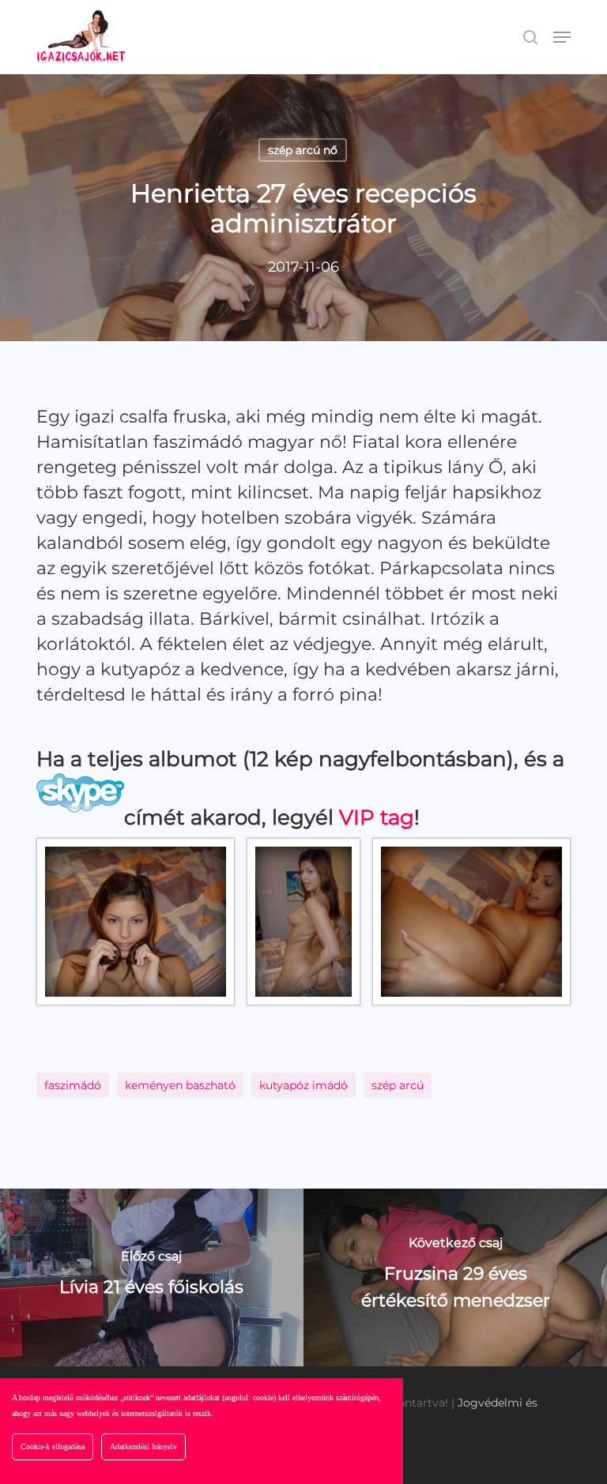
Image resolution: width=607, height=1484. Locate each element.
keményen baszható (180, 1085)
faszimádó (72, 1085)
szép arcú (397, 1085)
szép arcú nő (302, 150)
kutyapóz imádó (303, 1085)
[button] (562, 37)
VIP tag (376, 817)
